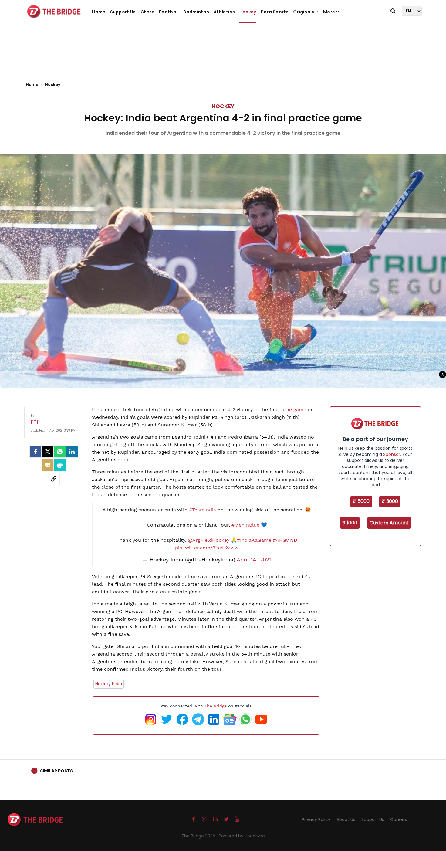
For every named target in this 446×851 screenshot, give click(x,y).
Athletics (224, 12)
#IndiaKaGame (254, 540)
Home (98, 12)
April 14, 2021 (254, 560)
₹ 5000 (361, 501)
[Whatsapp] (60, 452)
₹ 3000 (390, 501)
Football (169, 12)
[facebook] (35, 452)
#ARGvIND (285, 540)
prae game (293, 409)
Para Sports (275, 12)
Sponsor (391, 454)
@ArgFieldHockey (208, 540)
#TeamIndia (202, 510)
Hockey (247, 12)
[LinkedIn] (72, 452)
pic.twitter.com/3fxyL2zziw (206, 548)
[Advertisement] (223, 57)
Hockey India (108, 684)
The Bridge (215, 706)
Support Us (123, 12)
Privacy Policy (316, 819)
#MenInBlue (245, 525)
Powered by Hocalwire (242, 836)
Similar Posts (56, 771)
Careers (398, 819)
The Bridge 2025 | (200, 836)
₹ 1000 (349, 522)
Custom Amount (389, 522)
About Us (345, 819)
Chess (147, 12)
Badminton (196, 12)
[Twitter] (48, 452)
